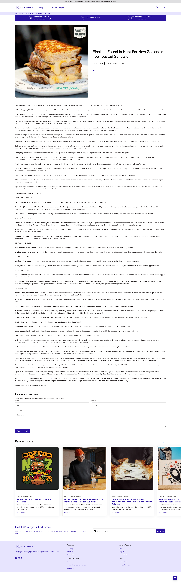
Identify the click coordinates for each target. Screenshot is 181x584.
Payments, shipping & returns (76, 565)
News (120, 549)
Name (17, 401)
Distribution (29, 13)
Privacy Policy (123, 562)
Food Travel (123, 555)
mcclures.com (48, 378)
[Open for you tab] (175, 578)
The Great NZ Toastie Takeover (115, 63)
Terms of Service (124, 565)
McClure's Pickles (98, 63)
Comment (19, 410)
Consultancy (38, 13)
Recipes (121, 552)
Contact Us (46, 13)
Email (93, 401)
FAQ (16, 13)
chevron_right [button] (164, 443)
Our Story (21, 13)
